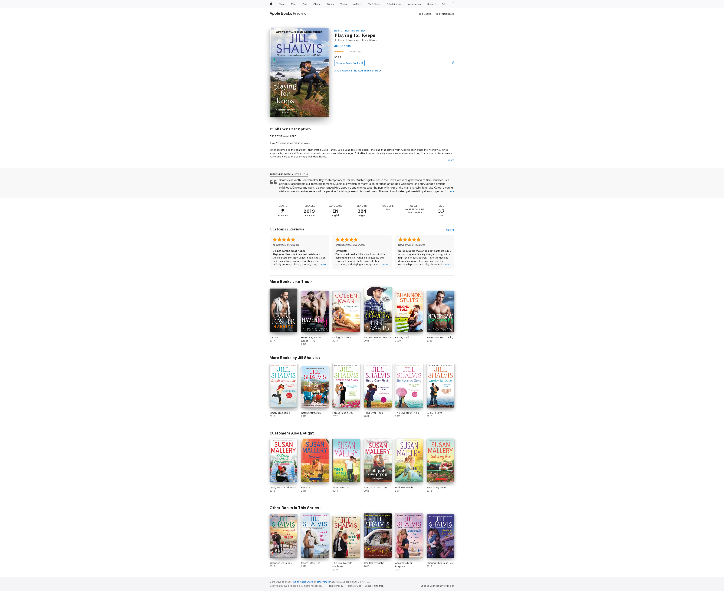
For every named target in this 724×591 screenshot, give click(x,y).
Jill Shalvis (342, 46)
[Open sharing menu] (453, 63)
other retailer (324, 582)
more (451, 160)
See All (450, 229)
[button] (444, 4)
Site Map (379, 586)
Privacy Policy (335, 586)
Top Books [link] (425, 13)
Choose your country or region (437, 586)
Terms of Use (353, 586)
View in (348, 63)
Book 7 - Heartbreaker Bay (349, 30)
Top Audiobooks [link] (445, 13)
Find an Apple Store (302, 582)
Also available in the (356, 70)
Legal (368, 586)
